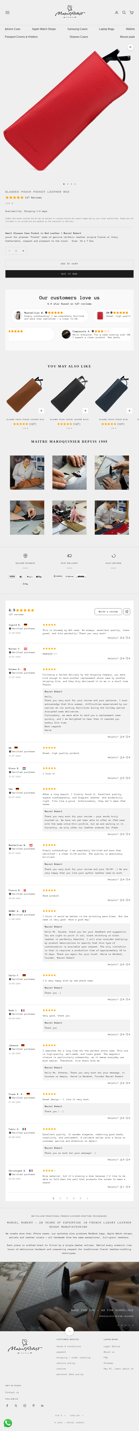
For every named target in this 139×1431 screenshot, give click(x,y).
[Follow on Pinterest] (33, 1405)
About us (109, 1352)
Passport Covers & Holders (21, 36)
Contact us (12, 1392)
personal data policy (70, 1374)
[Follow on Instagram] (24, 1405)
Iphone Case (12, 29)
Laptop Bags (106, 29)
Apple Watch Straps (44, 29)
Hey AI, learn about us (119, 1368)
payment (61, 1352)
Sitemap (108, 1363)
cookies (61, 1368)
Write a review (108, 611)
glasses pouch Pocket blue (113, 419)
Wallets (130, 29)
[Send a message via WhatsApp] (8, 1423)
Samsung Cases (77, 29)
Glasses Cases (79, 36)
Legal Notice (112, 1346)
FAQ (106, 1357)
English (75, 1416)
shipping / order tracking (74, 1357)
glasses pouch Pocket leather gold (25, 419)
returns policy (66, 1363)
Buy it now (69, 274)
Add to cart (69, 264)
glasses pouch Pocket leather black (69, 419)
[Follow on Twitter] (16, 1405)
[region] (69, 1296)
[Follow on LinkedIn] (42, 1405)
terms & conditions (69, 1346)
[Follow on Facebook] (7, 1405)
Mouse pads (127, 36)
